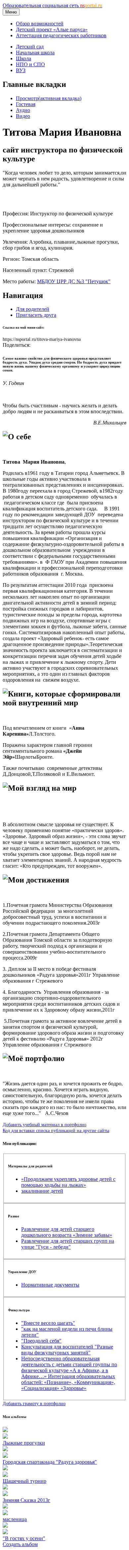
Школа (23, 58)
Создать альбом (20, 1544)
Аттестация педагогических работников (61, 35)
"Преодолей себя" (41, 1341)
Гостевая (25, 104)
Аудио (23, 110)
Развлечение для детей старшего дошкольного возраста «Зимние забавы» (66, 1232)
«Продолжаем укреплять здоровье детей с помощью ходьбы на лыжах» (68, 1182)
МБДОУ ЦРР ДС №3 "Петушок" (73, 281)
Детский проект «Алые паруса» (52, 29)
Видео (23, 116)
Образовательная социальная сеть (52, 5)
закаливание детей (42, 1191)
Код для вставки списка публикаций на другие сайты (56, 1130)
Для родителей (32, 309)
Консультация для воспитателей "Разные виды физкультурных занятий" (67, 1349)
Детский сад (30, 46)
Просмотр (48, 98)
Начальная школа (35, 52)
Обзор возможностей (40, 23)
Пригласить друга (36, 315)
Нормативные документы (50, 1285)
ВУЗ (20, 70)
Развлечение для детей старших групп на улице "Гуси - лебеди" (67, 1244)
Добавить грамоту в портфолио (34, 1403)
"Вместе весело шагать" (48, 1323)
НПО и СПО (30, 64)
